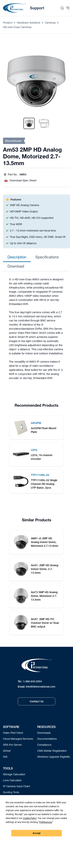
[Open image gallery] (36, 81)
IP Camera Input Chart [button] (16, 786)
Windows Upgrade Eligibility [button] (53, 756)
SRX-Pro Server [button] (12, 744)
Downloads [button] (44, 732)
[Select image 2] (44, 123)
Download (15, 266)
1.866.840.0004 (32, 681)
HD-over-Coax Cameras (17, 27)
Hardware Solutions (28, 22)
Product (7, 22)
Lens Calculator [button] (12, 780)
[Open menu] (68, 8)
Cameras (50, 22)
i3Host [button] (6, 750)
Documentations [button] (47, 738)
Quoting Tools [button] (11, 792)
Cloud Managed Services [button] (18, 738)
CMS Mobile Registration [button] (52, 750)
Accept (36, 833)
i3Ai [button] (5, 756)
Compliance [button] (44, 744)
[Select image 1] (29, 123)
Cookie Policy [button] (29, 818)
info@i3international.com (40, 686)
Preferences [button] (45, 822)
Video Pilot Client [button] (13, 732)
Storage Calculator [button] (14, 774)
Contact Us (36, 701)
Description (16, 257)
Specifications (47, 257)
